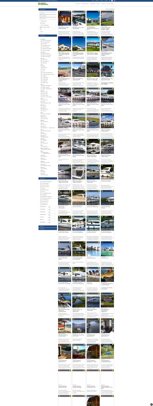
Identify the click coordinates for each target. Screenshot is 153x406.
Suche (93, 0)
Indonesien (43, 126)
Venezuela (42, 164)
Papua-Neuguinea (44, 148)
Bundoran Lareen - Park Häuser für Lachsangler (92, 79)
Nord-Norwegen (46, 42)
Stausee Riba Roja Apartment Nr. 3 (63, 361)
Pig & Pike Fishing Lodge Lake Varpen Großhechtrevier (64, 310)
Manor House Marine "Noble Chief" (92, 181)
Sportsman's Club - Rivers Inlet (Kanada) (78, 28)
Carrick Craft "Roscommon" (62, 207)
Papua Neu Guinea (47, 149)
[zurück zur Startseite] (43, 4)
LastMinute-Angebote (47, 181)
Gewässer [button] (42, 226)
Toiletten (42, 219)
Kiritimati (45, 134)
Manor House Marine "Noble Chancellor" (77, 181)
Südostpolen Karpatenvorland (46, 153)
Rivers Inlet (45, 93)
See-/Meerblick (45, 199)
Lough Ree (45, 80)
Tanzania (44, 159)
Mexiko (42, 170)
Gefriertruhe (45, 203)
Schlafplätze (42, 209)
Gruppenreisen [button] (85, 3)
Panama (42, 141)
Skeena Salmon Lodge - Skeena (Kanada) (64, 28)
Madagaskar (43, 135)
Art (40, 29)
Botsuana (42, 104)
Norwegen (42, 39)
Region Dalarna (46, 53)
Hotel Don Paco (104, 258)
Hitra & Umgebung (47, 40)
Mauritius (42, 167)
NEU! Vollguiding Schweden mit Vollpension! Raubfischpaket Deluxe (106, 311)
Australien (42, 101)
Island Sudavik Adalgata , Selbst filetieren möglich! (92, 53)
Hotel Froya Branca (91, 258)
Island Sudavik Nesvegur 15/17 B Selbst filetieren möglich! (78, 54)
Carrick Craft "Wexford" (78, 232)
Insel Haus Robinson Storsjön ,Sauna (63, 335)
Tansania (42, 158)
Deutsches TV (45, 201)
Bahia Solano (45, 109)
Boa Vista (45, 117)
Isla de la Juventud (47, 113)
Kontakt (101, 0)
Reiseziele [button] (77, 3)
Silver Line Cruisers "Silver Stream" (78, 130)
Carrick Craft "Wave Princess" (105, 207)
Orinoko (44, 110)
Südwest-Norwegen (47, 48)
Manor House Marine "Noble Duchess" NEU (63, 181)
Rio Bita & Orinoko (47, 165)
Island (41, 84)
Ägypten (42, 120)
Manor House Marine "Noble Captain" (106, 156)
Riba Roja (45, 63)
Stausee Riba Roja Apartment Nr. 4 (77, 361)
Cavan (44, 69)
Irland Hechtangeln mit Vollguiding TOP (78, 79)
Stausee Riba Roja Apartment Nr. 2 (105, 335)
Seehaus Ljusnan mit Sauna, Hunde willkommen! (77, 310)
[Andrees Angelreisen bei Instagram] (114, 0)
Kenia (41, 129)
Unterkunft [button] (42, 178)
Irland (41, 64)
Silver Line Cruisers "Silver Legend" (64, 105)
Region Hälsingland (47, 55)
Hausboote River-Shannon (48, 74)
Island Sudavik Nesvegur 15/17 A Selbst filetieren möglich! (64, 54)
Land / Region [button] (42, 35)
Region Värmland (46, 56)
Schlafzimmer (43, 206)
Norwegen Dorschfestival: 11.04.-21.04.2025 (107, 284)
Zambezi (44, 106)
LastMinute (92, 3)
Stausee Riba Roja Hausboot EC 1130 (91, 387)
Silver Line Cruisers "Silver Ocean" (78, 105)
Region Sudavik (46, 87)
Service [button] (98, 3)
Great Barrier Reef (47, 103)
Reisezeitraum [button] (42, 9)
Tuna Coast (45, 143)
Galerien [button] (103, 3)
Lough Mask (45, 79)
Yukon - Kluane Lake (47, 96)
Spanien (42, 58)
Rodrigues (45, 168)
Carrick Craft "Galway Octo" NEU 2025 (77, 258)
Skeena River (45, 95)
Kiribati (42, 132)
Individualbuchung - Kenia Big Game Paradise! (107, 79)
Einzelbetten (42, 211)
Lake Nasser (45, 121)
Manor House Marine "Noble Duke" (92, 310)
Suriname (42, 155)
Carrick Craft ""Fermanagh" (65, 283)
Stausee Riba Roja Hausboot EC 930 (63, 387)
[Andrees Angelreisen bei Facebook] (109, 0)
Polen (41, 151)
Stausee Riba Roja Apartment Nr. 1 (91, 335)
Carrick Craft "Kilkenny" (106, 232)
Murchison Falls (46, 162)
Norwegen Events (46, 45)
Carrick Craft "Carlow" (106, 181)
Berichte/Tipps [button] (110, 3)
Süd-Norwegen (46, 47)
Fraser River (45, 92)
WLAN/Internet (45, 190)
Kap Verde (42, 115)
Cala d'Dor (45, 59)
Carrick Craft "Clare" (91, 232)
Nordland (45, 43)
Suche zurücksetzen (110, 9)
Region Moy (45, 82)
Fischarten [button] (42, 228)
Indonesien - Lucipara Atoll (49, 127)
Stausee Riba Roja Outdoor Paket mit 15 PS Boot (106, 387)
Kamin (43, 191)
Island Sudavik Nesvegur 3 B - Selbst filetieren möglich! (64, 80)
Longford (45, 76)
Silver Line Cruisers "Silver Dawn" (93, 130)
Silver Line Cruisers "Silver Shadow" (64, 130)
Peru (41, 144)
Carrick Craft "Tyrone (77, 206)
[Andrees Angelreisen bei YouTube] (112, 0)
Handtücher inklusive (47, 198)
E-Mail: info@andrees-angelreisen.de (50, 0)
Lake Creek (45, 100)
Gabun (42, 123)
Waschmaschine (45, 186)
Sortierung (42, 23)
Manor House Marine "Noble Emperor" (106, 130)
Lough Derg (45, 77)
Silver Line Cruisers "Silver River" (64, 156)
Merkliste (97, 0)
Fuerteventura (46, 61)
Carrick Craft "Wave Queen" (63, 258)
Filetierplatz (44, 204)
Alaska (42, 98)
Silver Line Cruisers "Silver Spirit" (107, 105)
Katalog (106, 0)
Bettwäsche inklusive (46, 196)
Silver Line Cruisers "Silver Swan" (93, 105)
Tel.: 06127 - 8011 (41, 0)
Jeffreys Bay (45, 174)
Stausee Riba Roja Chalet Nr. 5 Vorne (78, 335)
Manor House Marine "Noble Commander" (92, 156)
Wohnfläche (42, 222)
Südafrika (42, 173)
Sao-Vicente (45, 118)
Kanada (42, 90)
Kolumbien (43, 107)
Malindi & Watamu (47, 131)
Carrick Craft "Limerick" (64, 232)
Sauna (43, 188)
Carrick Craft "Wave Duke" (93, 206)
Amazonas (45, 146)
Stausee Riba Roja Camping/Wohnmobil (106, 361)
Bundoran (45, 67)
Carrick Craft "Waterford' (78, 283)
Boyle (44, 66)
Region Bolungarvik (47, 85)
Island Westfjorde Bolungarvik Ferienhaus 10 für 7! (93, 28)
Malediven (42, 138)
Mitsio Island (45, 137)
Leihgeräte (44, 194)
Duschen (42, 217)
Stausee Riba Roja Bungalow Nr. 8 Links (91, 361)
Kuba (41, 112)
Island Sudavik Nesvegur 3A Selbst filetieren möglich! (106, 54)
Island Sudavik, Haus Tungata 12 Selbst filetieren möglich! (106, 28)
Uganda (42, 161)
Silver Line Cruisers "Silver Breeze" (78, 156)
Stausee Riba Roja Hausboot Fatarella (77, 387)
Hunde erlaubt (45, 183)
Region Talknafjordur (47, 88)
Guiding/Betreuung (46, 193)
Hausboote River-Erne (47, 72)
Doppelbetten (43, 214)
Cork (44, 71)
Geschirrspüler (45, 185)
